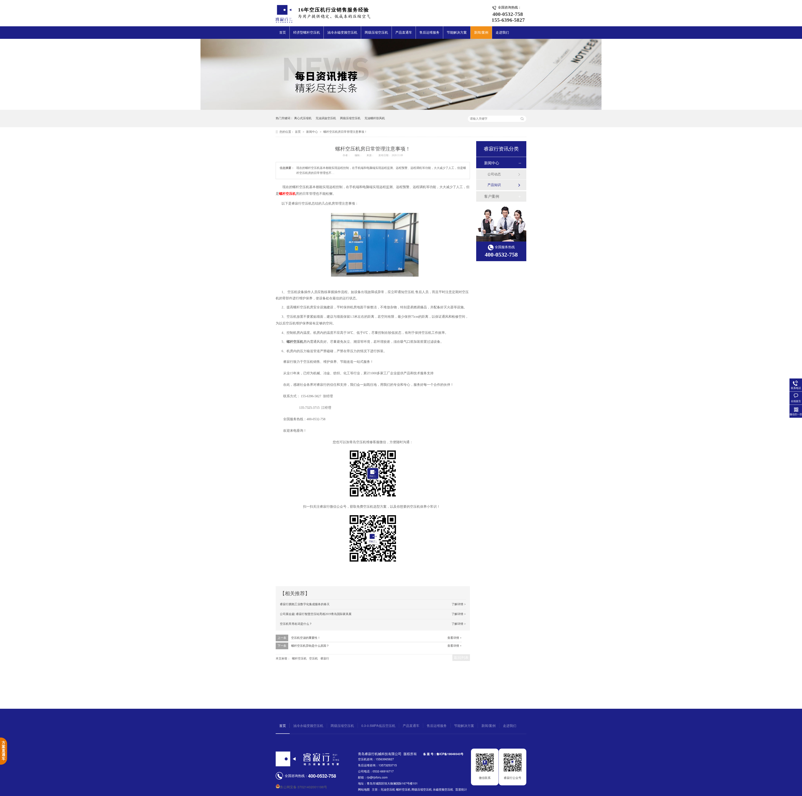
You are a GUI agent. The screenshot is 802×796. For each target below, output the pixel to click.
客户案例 (491, 196)
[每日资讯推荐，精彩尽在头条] (401, 108)
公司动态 (494, 174)
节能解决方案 (457, 32)
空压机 (313, 658)
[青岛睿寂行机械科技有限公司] (284, 21)
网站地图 (364, 789)
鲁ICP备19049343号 (450, 754)
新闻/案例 (481, 32)
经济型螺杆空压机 (306, 32)
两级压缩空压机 (376, 32)
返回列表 (461, 658)
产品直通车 (403, 32)
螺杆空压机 (287, 193)
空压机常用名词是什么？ (296, 623)
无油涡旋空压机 (326, 118)
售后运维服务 (429, 32)
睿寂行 (324, 658)
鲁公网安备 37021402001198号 (303, 787)
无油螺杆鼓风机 (374, 118)
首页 (282, 32)
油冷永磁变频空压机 (342, 32)
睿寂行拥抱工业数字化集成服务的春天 (305, 604)
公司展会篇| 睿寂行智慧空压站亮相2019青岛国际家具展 (316, 614)
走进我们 (502, 32)
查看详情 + (454, 637)
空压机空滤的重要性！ (305, 637)
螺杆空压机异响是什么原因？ (310, 645)
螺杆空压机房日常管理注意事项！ (345, 131)
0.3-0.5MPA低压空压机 (378, 725)
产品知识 (494, 185)
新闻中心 (312, 131)
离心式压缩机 (303, 118)
